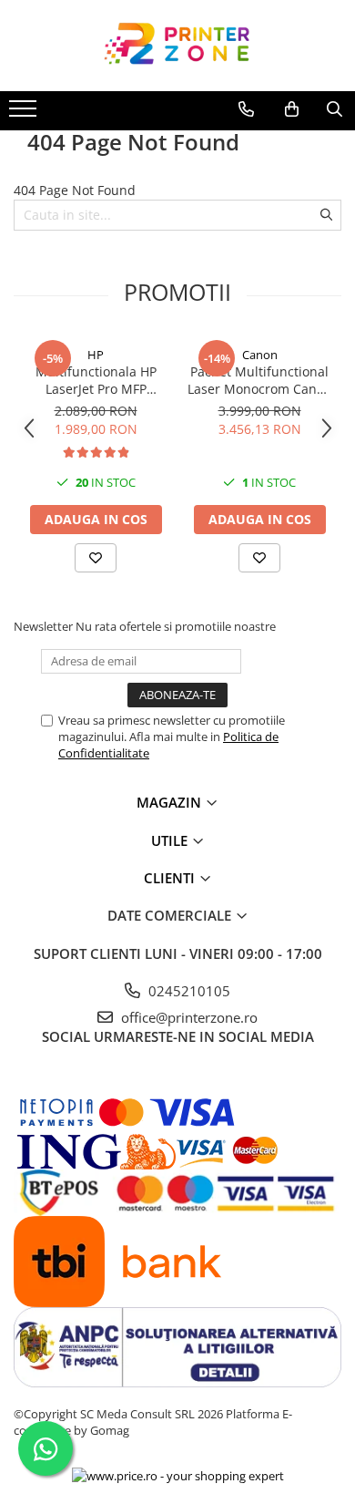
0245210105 (187, 991)
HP (95, 354)
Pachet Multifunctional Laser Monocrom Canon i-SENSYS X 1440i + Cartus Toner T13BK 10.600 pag (260, 380)
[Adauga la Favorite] (96, 557)
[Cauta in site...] (334, 109)
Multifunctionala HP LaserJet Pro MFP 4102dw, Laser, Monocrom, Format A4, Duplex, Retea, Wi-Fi (95, 380)
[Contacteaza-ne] (246, 109)
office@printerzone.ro (187, 1017)
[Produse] (25, 114)
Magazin (171, 802)
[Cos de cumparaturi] (291, 109)
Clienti (171, 878)
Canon (260, 354)
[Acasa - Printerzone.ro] (177, 45)
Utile (171, 840)
